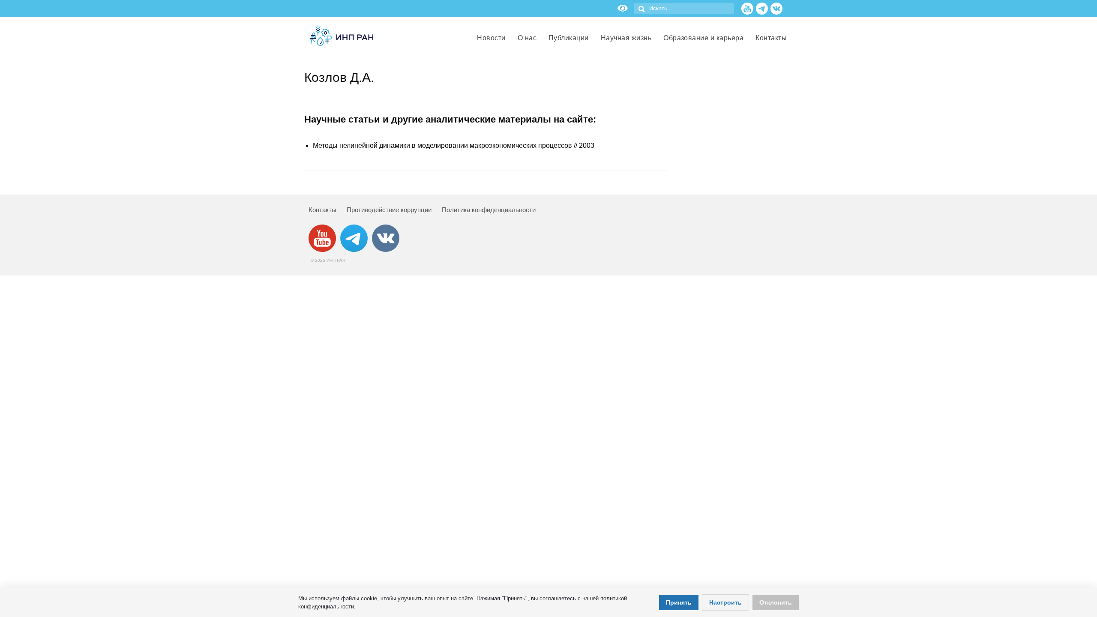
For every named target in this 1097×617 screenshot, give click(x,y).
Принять (679, 602)
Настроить (725, 602)
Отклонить (775, 602)
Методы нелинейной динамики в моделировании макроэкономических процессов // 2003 (453, 145)
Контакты (322, 209)
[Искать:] (684, 8)
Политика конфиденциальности (489, 209)
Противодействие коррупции (389, 209)
